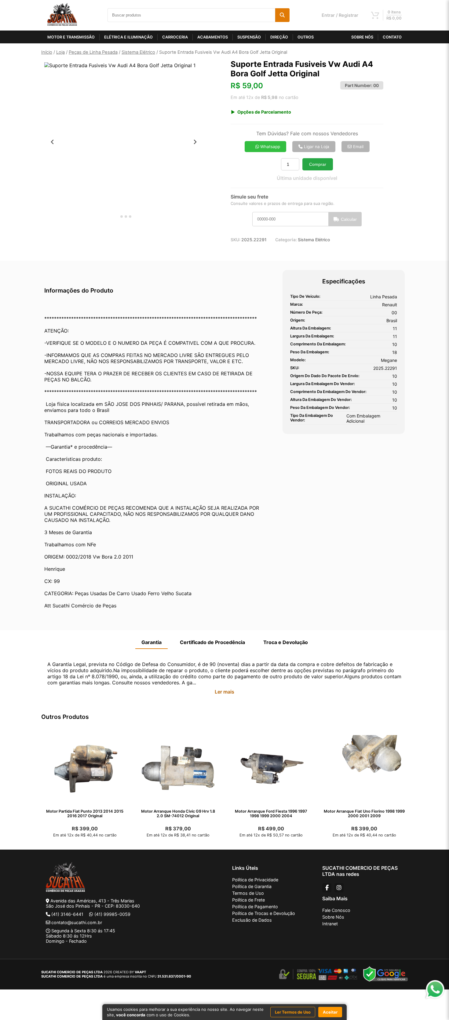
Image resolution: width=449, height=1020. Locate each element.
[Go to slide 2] (121, 216)
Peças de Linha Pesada (93, 52)
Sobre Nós (333, 917)
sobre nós (362, 37)
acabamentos (212, 37)
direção (279, 37)
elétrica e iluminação (128, 37)
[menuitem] (59, 236)
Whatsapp (269, 146)
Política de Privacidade (255, 879)
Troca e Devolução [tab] (285, 642)
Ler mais (224, 692)
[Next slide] (195, 142)
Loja (60, 52)
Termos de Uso (248, 893)
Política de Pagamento (255, 906)
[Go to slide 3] (126, 216)
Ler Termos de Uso (293, 1012)
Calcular (349, 219)
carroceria (175, 37)
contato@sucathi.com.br (76, 922)
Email (357, 146)
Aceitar (330, 1012)
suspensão (249, 37)
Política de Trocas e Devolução (263, 913)
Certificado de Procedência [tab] (212, 642)
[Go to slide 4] (130, 216)
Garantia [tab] (151, 642)
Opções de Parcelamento (264, 112)
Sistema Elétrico (138, 52)
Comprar (317, 164)
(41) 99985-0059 (112, 914)
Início (46, 52)
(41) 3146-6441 (67, 914)
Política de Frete (248, 899)
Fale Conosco (336, 910)
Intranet (330, 923)
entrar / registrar (340, 15)
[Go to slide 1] (117, 216)
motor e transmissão (71, 37)
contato (392, 37)
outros (306, 37)
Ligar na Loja (316, 146)
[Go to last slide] (52, 142)
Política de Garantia (252, 886)
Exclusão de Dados (252, 920)
